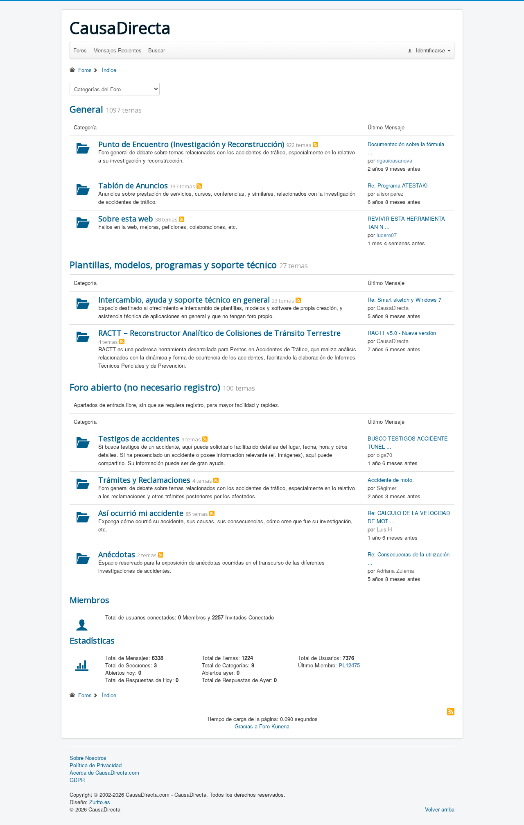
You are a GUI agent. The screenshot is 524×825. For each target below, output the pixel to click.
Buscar (156, 50)
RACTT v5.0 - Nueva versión (402, 333)
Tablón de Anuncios (133, 185)
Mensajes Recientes (117, 50)
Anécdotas (116, 554)
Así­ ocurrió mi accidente (140, 513)
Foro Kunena (274, 726)
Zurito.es (99, 802)
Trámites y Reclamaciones (144, 480)
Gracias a (246, 726)
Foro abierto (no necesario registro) (145, 387)
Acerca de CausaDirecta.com (104, 772)
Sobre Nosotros (88, 758)
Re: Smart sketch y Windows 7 (404, 299)
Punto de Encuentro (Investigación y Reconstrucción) (191, 144)
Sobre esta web (125, 219)
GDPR (77, 780)
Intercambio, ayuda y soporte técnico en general (184, 300)
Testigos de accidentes (138, 438)
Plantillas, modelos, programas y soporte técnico (173, 264)
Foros (80, 50)
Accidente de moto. (391, 480)
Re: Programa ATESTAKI (398, 185)
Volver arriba (439, 809)
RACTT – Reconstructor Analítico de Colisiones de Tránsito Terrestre (219, 333)
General (86, 109)
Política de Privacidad (96, 765)
